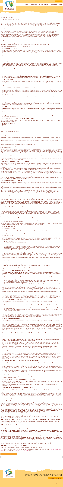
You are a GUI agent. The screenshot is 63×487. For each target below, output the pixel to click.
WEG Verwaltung (26, 4)
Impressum (61, 483)
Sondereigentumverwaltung (43, 4)
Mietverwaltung (34, 4)
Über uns (60, 4)
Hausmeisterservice (53, 4)
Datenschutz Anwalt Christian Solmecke (22, 450)
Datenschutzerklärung (53, 483)
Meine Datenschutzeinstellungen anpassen (8, 453)
